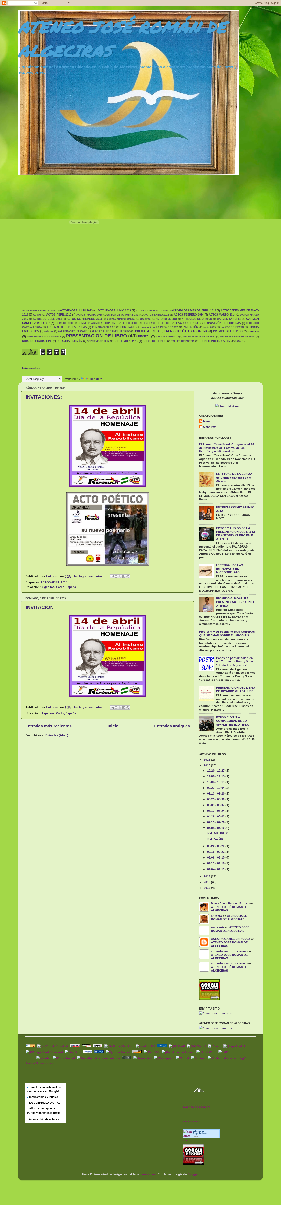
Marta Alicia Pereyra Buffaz (229, 903)
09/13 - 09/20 (216, 793)
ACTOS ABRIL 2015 (58, 314)
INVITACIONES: (44, 397)
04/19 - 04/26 (216, 822)
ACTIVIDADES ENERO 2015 (38, 310)
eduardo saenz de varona (229, 951)
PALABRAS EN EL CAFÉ (72, 331)
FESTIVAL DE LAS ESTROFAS (67, 327)
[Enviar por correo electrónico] (112, 576)
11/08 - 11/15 (216, 776)
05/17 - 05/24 (216, 810)
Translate (95, 379)
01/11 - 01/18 (216, 863)
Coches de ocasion (196, 1106)
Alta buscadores (191, 1121)
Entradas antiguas (172, 726)
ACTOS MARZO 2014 (222, 314)
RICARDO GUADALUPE (37, 341)
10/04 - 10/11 (216, 782)
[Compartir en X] (120, 576)
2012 (207, 887)
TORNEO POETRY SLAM (215, 341)
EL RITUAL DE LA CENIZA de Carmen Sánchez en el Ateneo (234, 477)
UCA (238, 341)
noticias (48, 331)
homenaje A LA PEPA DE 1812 (159, 327)
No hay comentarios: (89, 576)
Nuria (207, 421)
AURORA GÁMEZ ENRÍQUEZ (230, 938)
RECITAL (144, 336)
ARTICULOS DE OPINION (197, 319)
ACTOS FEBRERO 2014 (189, 314)
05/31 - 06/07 (216, 805)
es (200, 1133)
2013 (207, 882)
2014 (207, 876)
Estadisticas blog (31, 368)
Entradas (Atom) (56, 735)
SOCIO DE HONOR (154, 341)
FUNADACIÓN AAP (103, 327)
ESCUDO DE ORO (187, 323)
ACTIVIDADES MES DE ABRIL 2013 (193, 310)
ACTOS (37, 314)
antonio (216, 915)
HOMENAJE (127, 327)
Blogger (193, 1174)
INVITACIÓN (190, 327)
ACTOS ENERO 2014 (156, 314)
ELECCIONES (131, 323)
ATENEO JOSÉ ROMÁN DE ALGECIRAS (229, 917)
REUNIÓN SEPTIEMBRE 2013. (237, 336)
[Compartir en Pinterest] (128, 576)
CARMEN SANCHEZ (229, 319)
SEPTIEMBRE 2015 (126, 341)
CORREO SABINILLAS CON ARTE (98, 323)
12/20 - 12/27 (216, 770)
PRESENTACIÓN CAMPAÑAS (44, 336)
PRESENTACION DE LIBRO (96, 335)
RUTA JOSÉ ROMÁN (69, 341)
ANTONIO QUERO (166, 319)
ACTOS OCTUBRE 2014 (47, 319)
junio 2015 (209, 327)
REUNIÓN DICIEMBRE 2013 (199, 336)
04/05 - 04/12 (216, 828)
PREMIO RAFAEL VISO (228, 331)
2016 (207, 759)
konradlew (149, 1174)
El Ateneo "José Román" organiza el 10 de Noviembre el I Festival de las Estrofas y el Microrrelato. (226, 447)
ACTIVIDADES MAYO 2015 (151, 310)
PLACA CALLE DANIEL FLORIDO (111, 331)
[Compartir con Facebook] (124, 576)
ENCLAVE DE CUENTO (157, 323)
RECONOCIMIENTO (167, 336)
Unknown (210, 426)
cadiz (195, 1136)
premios (253, 331)
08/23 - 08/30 (216, 799)
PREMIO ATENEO (147, 331)
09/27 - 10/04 (216, 787)
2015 (207, 765)
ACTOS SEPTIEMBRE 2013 (84, 318)
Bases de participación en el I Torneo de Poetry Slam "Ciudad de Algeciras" (234, 661)
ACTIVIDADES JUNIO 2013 (114, 310)
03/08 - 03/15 (216, 857)
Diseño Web (30, 1057)
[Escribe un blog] (116, 576)
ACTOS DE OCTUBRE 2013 (123, 314)
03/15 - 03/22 (216, 851)
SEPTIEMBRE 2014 (98, 341)
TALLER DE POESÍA (183, 341)
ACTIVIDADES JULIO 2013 (76, 310)
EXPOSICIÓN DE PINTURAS (222, 323)
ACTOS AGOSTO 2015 (89, 314)
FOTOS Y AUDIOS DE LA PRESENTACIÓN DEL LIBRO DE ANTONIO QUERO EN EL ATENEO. (235, 534)
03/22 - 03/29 (216, 846)
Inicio (113, 726)
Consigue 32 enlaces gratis (39, 1063)
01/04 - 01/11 (216, 869)
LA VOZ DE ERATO (232, 327)
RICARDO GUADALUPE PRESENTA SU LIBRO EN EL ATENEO (235, 602)
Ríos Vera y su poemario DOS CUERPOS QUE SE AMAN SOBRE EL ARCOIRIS (227, 633)
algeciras (145, 319)
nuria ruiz (217, 927)
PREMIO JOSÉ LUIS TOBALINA (186, 331)
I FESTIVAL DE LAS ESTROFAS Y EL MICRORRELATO (229, 569)
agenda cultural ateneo (121, 319)
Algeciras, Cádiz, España (58, 587)
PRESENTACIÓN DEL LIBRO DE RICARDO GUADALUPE (235, 689)
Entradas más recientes (48, 726)
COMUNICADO (64, 323)
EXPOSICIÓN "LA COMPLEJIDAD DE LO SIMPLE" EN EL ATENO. (232, 721)
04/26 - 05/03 (216, 816)
